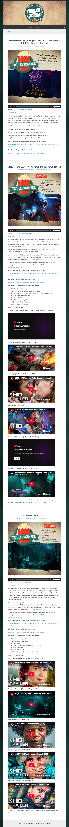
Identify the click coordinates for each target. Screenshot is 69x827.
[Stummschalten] (54, 107)
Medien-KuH (12, 153)
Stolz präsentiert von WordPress (26, 823)
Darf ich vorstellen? (35, 144)
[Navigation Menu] (64, 27)
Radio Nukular (12, 144)
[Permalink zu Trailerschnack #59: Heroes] (34, 548)
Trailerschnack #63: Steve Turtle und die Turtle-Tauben (34, 166)
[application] (34, 106)
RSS (16, 113)
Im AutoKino (28, 153)
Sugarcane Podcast (23, 144)
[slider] (57, 106)
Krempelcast (46, 144)
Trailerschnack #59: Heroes (34, 515)
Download (29, 109)
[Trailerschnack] (34, 13)
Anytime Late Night (38, 153)
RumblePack (20, 153)
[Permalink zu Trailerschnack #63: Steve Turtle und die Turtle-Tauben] (34, 199)
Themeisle (47, 823)
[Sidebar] (4, 27)
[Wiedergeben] (10, 107)
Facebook (42, 132)
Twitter (32, 132)
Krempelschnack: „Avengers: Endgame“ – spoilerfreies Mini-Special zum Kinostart (34, 41)
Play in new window (19, 109)
